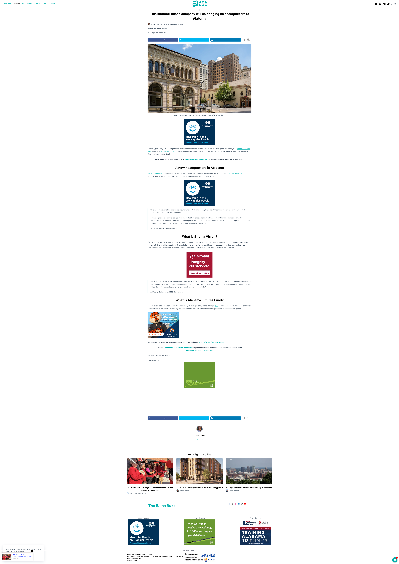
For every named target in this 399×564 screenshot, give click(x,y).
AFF (216, 306)
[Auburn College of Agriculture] (163, 325)
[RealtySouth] (199, 264)
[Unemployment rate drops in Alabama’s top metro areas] (249, 471)
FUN (23, 4)
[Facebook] (376, 4)
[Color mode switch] (395, 4)
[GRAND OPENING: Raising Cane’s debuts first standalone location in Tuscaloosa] (150, 471)
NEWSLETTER (7, 4)
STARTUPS (37, 4)
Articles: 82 (199, 440)
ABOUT (52, 4)
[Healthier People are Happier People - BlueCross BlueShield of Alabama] (199, 132)
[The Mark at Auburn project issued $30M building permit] (199, 471)
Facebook (190, 350)
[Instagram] (380, 4)
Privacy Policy (132, 560)
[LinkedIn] (384, 4)
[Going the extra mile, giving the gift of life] (199, 375)
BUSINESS (17, 4)
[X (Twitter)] (232, 504)
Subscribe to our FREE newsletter (179, 347)
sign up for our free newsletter (211, 342)
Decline (20, 556)
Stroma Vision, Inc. (168, 151)
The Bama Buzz (161, 505)
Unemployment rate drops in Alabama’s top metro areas (249, 488)
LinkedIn (198, 350)
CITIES (45, 4)
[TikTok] (388, 4)
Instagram (208, 350)
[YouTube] (245, 504)
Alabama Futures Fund (156, 173)
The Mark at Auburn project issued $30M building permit (199, 488)
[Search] (391, 4)
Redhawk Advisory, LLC (236, 173)
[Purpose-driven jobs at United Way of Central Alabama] (199, 557)
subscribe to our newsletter (196, 159)
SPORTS (29, 4)
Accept (10, 556)
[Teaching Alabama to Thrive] (255, 532)
